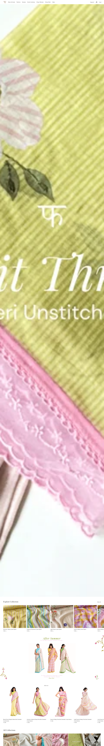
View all (99, 602)
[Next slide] (99, 618)
